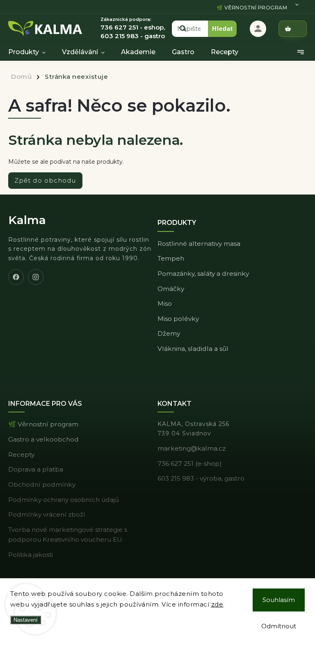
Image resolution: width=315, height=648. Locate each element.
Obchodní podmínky (41, 484)
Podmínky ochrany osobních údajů (63, 500)
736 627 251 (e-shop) (190, 463)
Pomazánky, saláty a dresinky (203, 273)
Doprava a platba (35, 469)
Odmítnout (278, 626)
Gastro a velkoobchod (43, 439)
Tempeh (171, 258)
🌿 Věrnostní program (252, 8)
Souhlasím (278, 600)
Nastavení (26, 620)
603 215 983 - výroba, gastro (201, 478)
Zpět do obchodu (45, 180)
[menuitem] (31, 52)
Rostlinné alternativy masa (199, 243)
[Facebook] (16, 277)
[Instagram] (35, 277)
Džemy (169, 333)
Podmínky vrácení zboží (46, 514)
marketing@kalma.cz (192, 448)
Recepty (21, 454)
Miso (165, 303)
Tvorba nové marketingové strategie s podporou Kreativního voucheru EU (67, 535)
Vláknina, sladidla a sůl (193, 349)
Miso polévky (178, 319)
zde (217, 604)
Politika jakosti (30, 555)
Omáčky (171, 289)
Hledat (222, 28)
